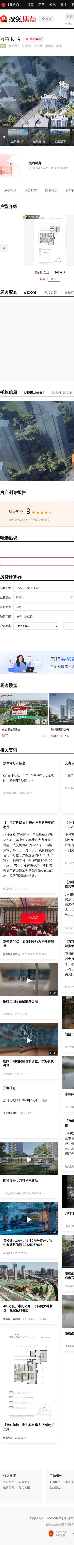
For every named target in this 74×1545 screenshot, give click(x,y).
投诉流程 (8, 1487)
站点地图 (24, 1487)
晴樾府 (68, 23)
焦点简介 (8, 1482)
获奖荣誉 (24, 1482)
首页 (30, 4)
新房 (41, 4)
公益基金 (55, 1487)
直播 (63, 4)
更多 (45, 1100)
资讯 (52, 4)
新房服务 (55, 1482)
